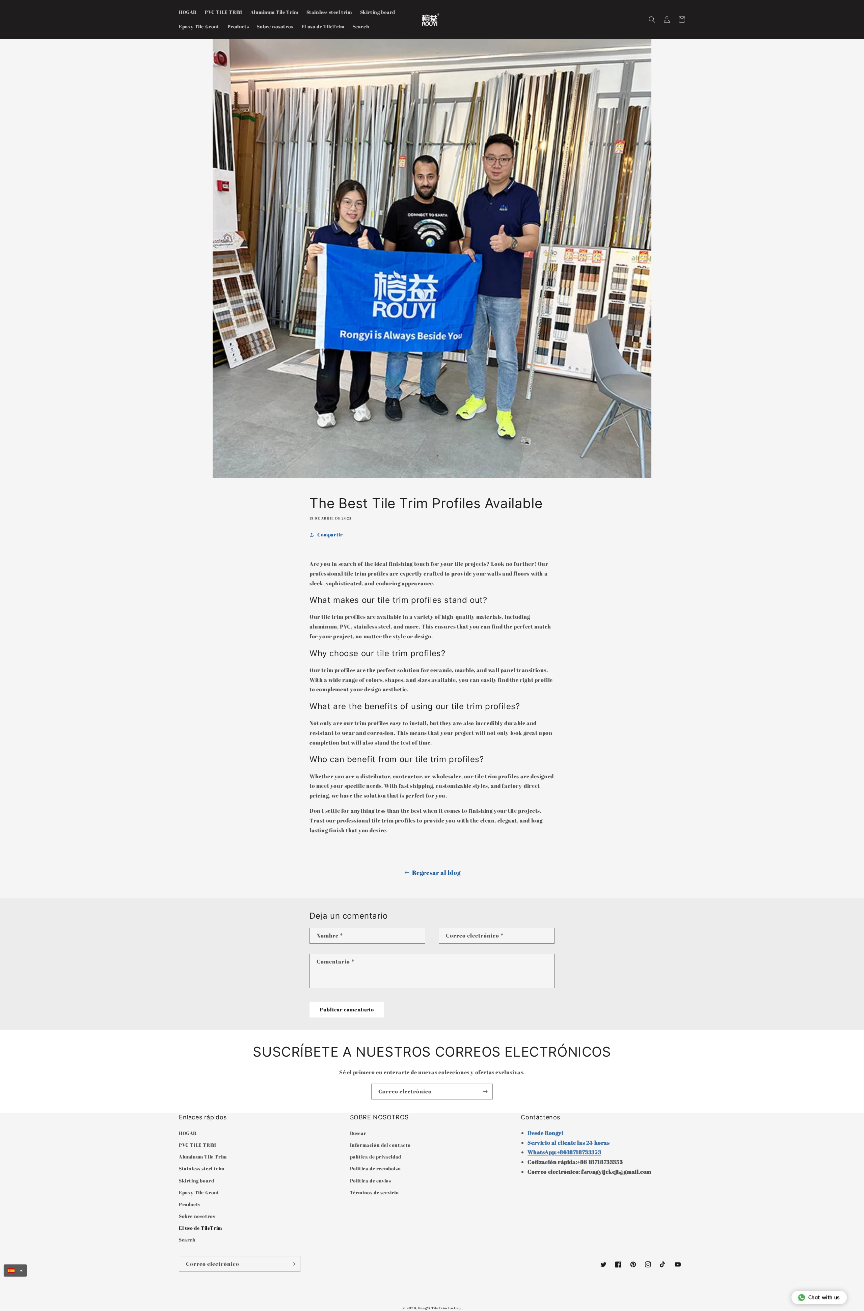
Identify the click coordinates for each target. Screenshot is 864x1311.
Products (189, 1204)
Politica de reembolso (375, 1168)
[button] (652, 19)
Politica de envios (370, 1180)
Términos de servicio (374, 1192)
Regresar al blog (436, 872)
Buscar (358, 1133)
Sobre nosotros (197, 1216)
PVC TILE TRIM (197, 1145)
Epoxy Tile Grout (199, 1192)
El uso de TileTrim (200, 1228)
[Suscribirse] (485, 1091)
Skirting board (196, 1180)
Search (187, 1239)
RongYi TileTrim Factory (439, 1308)
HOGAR (188, 1133)
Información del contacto (380, 1145)
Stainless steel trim (201, 1168)
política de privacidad (375, 1156)
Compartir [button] (330, 534)
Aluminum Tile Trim (203, 1156)
